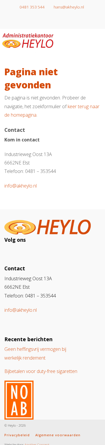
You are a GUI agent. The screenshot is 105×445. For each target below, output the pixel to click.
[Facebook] (57, 21)
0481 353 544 (32, 7)
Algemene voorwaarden (57, 435)
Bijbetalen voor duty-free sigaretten (40, 371)
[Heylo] (27, 39)
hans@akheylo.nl (68, 7)
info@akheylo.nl (20, 186)
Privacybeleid (17, 435)
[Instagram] (48, 21)
